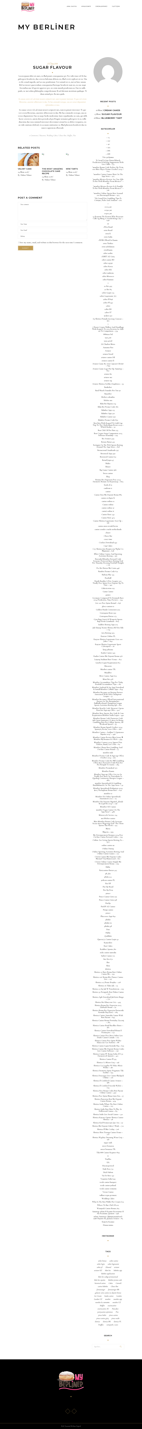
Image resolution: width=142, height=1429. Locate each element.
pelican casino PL (108, 880)
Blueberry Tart (111, 118)
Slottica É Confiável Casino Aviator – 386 (108, 1082)
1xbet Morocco (108, 276)
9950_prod (108, 341)
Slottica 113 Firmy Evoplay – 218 (108, 982)
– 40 (108, 144)
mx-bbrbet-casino (108, 818)
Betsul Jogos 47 (108, 460)
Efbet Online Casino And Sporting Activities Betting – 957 (108, 555)
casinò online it (108, 511)
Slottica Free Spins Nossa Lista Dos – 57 (108, 1096)
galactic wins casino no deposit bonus (108, 1293)
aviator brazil (108, 354)
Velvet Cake (25, 169)
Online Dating (108, 849)
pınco (108, 913)
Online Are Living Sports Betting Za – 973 (108, 841)
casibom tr (108, 488)
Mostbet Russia (108, 771)
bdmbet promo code (115, 1280)
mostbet (108, 1299)
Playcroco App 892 (108, 916)
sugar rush (108, 1143)
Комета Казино (108, 1222)
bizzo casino (108, 473)
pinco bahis (102, 1315)
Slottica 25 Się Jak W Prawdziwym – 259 (108, 989)
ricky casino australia (108, 953)
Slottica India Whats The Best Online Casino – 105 (108, 1105)
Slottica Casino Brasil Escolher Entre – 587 (108, 1026)
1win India (108, 237)
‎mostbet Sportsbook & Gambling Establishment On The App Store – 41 (108, 784)
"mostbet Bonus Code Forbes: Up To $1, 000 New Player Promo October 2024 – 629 (108, 169)
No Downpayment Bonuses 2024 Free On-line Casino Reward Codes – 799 (108, 836)
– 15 (108, 138)
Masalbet (108, 673)
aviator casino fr (108, 361)
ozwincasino (112, 1305)
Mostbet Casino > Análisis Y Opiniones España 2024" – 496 (108, 733)
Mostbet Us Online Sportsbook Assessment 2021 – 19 (108, 798)
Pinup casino (108, 910)
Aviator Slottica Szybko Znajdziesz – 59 (108, 384)
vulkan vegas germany (108, 1195)
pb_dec (108, 874)
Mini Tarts (72, 169)
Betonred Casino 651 (108, 457)
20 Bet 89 (108, 289)
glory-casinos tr (108, 606)
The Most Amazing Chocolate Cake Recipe (52, 171)
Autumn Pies (108, 347)
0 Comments (33, 135)
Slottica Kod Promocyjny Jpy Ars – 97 (108, 1123)
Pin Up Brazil (108, 887)
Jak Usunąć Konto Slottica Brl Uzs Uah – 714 (108, 629)
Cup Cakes (108, 546)
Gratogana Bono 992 (108, 613)
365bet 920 (108, 316)
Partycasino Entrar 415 (108, 870)
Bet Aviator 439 (108, 439)
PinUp (108, 903)
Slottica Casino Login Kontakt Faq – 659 (108, 1046)
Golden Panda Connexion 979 (108, 610)
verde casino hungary (108, 1182)
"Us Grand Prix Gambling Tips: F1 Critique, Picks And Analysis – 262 (108, 199)
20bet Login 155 (108, 293)
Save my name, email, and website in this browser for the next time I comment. (51, 242)
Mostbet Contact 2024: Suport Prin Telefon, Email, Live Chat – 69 (108, 743)
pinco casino (113, 1315)
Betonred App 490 (108, 454)
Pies (74, 135)
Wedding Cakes (52, 135)
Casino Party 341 (108, 514)
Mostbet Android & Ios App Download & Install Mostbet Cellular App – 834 (108, 688)
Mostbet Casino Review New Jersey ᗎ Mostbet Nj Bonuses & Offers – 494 (108, 738)
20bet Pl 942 (108, 303)
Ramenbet (108, 943)
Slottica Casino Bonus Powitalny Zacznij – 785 (108, 1021)
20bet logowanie (113, 1264)
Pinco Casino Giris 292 (108, 897)
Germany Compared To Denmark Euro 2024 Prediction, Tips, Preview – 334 (108, 599)
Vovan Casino (108, 1192)
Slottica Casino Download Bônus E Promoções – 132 (108, 1031)
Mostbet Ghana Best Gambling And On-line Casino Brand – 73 (108, 748)
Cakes (111, 1283)
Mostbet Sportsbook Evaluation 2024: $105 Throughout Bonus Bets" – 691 (108, 789)
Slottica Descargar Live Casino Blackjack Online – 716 (108, 1077)
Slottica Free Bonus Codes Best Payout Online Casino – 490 (108, 1092)
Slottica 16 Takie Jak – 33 (108, 986)
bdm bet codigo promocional (108, 1277)
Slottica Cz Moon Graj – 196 (108, 1062)
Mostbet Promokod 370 (108, 768)
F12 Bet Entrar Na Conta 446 (108, 568)
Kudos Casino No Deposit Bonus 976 (108, 656)
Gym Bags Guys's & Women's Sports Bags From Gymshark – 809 (108, 620)
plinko (108, 920)
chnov (108, 533)
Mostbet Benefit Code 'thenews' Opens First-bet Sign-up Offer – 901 (108, 709)
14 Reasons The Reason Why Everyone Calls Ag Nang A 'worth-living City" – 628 (108, 218)
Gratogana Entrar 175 (108, 616)
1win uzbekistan (108, 247)
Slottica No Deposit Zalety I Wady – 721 (108, 1126)
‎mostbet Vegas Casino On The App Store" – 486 (108, 811)
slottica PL (117, 1321)
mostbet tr (108, 794)
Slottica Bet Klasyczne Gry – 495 (108, 1002)
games (108, 595)
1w (108, 224)
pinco (108, 893)
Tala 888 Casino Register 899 (108, 1153)
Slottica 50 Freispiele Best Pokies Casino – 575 (108, 993)
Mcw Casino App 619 (108, 676)
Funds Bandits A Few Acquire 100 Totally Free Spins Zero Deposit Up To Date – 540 (108, 583)
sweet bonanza (108, 1146)
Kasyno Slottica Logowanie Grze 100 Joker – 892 (108, 640)
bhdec (108, 463)
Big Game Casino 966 (108, 470)
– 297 (108, 141)
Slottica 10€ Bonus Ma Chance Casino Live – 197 (108, 978)
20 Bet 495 (108, 286)
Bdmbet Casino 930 (108, 417)
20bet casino (113, 1261)
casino (108, 492)
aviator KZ (98, 1270)
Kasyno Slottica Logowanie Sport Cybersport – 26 (108, 645)
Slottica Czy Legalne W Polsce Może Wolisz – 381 (108, 1067)
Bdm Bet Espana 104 (108, 404)
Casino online (108, 505)
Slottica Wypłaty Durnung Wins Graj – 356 (108, 1138)
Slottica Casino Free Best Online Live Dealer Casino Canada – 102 (108, 1036)
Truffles (108, 1159)
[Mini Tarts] (76, 159)
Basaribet (108, 394)
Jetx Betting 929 (108, 633)
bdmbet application (108, 1273)
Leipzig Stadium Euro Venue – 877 (108, 659)
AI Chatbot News (108, 344)
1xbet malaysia (108, 273)
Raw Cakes (108, 946)
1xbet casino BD (108, 260)
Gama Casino (108, 592)
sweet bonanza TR (108, 1149)
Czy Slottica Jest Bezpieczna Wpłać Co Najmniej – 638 (108, 550)
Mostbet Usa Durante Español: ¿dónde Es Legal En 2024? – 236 (108, 803)
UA (108, 1162)
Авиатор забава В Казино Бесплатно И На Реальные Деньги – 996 (108, 1212)
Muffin (69, 135)
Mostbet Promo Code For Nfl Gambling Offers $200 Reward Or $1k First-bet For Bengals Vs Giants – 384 (108, 763)
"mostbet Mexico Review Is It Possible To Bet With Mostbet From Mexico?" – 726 (108, 188)
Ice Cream (98, 1296)
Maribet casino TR (108, 669)
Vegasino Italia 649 (108, 1179)
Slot (108, 962)
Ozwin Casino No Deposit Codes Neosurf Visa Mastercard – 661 (108, 858)
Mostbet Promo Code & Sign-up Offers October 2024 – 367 (108, 757)
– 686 (108, 151)
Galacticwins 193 (108, 588)
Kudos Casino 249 (108, 653)
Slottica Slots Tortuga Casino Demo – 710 (108, 1133)
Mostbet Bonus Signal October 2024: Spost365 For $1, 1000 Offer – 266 (108, 728)
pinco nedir (115, 1318)
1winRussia (108, 250)
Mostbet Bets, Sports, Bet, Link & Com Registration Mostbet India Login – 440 (108, 714)
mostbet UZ (117, 1302)
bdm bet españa (99, 1280)
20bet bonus (102, 1261)
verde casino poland (108, 1185)
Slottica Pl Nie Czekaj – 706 (108, 1129)
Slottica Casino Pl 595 (108, 1059)
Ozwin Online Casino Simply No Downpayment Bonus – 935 (108, 863)
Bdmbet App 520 (108, 413)
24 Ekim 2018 (23, 172)
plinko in (108, 923)
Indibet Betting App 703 (108, 625)
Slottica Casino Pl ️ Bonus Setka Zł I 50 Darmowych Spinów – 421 (108, 1055)
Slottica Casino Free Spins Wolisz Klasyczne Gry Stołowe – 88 (108, 1042)
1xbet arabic (108, 253)
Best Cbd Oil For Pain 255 (108, 430)
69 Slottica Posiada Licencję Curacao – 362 (108, 320)
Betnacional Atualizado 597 (108, 450)
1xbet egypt (108, 263)
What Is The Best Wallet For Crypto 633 (108, 1202)
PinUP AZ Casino (108, 907)
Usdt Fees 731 (108, 1169)
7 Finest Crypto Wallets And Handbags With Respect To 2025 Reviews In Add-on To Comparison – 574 (108, 329)
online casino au (108, 845)
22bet (108, 306)
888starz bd (108, 334)
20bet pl (99, 1267)
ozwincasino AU (103, 1309)
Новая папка (108, 1225)
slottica (108, 969)
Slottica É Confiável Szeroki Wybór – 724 (108, 1087)
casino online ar (108, 508)
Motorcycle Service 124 (108, 815)
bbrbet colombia (108, 397)
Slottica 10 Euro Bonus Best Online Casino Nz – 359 (108, 973)
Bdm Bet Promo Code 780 (108, 407)
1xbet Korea (108, 266)
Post (108, 929)
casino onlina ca (108, 501)
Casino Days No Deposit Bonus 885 (108, 495)
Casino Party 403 (108, 518)
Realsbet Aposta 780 (108, 949)
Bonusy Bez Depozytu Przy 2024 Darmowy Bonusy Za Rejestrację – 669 (108, 481)
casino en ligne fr (108, 498)
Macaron (42, 135)
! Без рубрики (108, 157)
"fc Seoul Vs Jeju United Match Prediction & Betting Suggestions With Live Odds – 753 (108, 162)
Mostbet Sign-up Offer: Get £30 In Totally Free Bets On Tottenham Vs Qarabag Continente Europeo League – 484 (108, 777)
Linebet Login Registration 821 (108, 663)
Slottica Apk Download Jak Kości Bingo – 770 (108, 998)
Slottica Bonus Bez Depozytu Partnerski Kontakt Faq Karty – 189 (108, 1011)
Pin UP (108, 883)
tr (108, 1156)
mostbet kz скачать (102, 1302)
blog (108, 477)
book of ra (108, 485)
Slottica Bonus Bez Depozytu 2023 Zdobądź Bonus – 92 (108, 1006)
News (108, 829)
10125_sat (108, 207)
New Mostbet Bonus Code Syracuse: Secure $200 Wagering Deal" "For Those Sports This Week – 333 (108, 823)
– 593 (108, 147)
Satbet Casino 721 (108, 956)
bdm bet (108, 1270)
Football (108, 578)
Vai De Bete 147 (108, 1176)
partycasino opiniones (105, 1312)
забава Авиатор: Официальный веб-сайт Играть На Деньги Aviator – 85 (108, 1218)
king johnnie (108, 650)
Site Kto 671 (108, 959)
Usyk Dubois (108, 1172)
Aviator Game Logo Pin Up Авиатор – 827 (108, 370)
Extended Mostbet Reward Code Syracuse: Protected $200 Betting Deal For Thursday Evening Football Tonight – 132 (108, 562)
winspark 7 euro (112, 1325)
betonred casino (100, 1283)
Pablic (108, 867)
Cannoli (118, 1283)
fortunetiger (101, 1289)
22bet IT (108, 312)
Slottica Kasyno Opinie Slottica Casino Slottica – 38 (108, 1118)
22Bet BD (108, 309)
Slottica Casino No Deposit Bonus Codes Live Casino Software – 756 (108, 1050)
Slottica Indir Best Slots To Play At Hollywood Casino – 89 (108, 1110)
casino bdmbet (103, 1286)
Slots (108, 966)
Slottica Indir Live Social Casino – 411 (108, 1114)
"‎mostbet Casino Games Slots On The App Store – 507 (108, 175)
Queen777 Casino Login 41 (108, 939)
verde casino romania (108, 1189)
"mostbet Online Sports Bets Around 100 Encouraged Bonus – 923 (108, 194)
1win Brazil (108, 230)
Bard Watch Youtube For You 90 (108, 390)
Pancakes (115, 1309)
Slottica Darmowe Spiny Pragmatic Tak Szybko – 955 (108, 1072)
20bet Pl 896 (108, 299)
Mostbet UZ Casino (108, 807)
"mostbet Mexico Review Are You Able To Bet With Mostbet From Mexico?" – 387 (108, 181)
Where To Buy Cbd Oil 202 (108, 1205)
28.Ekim (97, 118)
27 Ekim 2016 (52, 63)
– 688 (108, 154)
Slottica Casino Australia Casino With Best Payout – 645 (108, 1016)
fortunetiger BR (113, 1289)
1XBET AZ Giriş (108, 257)
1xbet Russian (108, 280)
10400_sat (108, 213)
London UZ (98, 1299)
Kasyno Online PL (108, 636)
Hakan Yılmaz (26, 175)
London (119, 1296)
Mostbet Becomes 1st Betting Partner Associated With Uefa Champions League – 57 (108, 694)
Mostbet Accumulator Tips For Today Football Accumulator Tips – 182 (108, 683)
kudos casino (109, 1296)
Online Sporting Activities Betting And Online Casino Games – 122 (108, 853)
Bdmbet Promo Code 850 (108, 420)
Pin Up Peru (108, 890)
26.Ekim (99, 110)
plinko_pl (108, 926)
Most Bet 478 (108, 679)
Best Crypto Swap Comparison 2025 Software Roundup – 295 (108, 434)
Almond (108, 1267)
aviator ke (108, 374)
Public (108, 933)
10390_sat (108, 210)
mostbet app (118, 1299)
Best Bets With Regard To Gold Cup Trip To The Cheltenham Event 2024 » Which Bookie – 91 (108, 425)
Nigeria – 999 (108, 832)
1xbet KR (108, 270)
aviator (116, 1267)
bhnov (108, 467)
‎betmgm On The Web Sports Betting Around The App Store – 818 (108, 446)
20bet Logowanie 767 (108, 296)
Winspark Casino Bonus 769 (108, 1208)
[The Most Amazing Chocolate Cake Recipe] (52, 159)
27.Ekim (97, 114)
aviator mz (108, 377)
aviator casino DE (108, 357)
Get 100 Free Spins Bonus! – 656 (108, 603)
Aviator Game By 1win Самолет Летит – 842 (108, 365)
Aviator (108, 351)
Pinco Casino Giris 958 (108, 900)
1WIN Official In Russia (108, 240)
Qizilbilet (108, 936)
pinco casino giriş (103, 1318)
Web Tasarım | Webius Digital (71, 1426)
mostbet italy (108, 753)
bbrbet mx (108, 400)
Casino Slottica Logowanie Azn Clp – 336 (108, 522)
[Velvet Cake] (28, 159)
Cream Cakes (111, 110)
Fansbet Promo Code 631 (108, 571)
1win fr (108, 234)
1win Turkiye (108, 243)
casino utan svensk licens (108, 526)
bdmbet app (118, 1270)
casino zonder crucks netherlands (108, 529)
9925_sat (108, 338)
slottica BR (107, 1321)
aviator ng (108, 381)
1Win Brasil (108, 227)
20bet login (101, 1264)
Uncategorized (108, 1166)
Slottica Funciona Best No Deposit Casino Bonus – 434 (108, 1100)
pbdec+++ (108, 877)
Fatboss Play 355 (108, 575)
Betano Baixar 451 (108, 442)
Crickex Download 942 (108, 543)
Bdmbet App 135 (108, 410)
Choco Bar (62, 135)
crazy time (108, 539)
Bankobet (108, 387)
